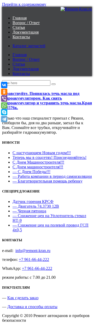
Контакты (21, 37)
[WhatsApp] (4, 105)
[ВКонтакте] (4, 85)
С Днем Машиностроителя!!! (38, 162)
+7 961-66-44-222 (34, 259)
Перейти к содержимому (24, 4)
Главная (20, 18)
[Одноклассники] (4, 92)
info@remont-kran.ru (32, 250)
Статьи (19, 27)
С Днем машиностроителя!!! (38, 167)
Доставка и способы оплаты (32, 306)
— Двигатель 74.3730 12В (36, 206)
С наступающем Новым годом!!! (42, 153)
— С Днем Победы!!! (31, 171)
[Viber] (4, 98)
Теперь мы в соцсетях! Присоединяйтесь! (49, 157)
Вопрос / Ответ (26, 22)
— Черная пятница (29, 211)
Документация (26, 32)
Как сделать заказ (22, 298)
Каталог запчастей (29, 46)
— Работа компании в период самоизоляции (52, 176)
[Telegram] (4, 119)
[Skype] (4, 112)
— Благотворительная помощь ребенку (48, 181)
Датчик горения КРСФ (33, 201)
